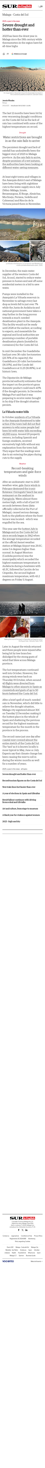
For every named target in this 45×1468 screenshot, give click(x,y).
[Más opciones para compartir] (7, 53)
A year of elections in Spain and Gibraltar (21, 793)
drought (25, 116)
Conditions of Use (26, 1236)
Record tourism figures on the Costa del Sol (22, 780)
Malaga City (34, 1247)
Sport (38, 1253)
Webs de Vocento (36, 1261)
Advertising (31, 1239)
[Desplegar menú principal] (41, 6)
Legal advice (15, 1236)
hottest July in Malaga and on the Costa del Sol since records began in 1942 (20, 532)
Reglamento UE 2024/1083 (18, 1239)
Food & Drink (22, 1253)
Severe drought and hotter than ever (19, 774)
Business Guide (30, 1255)
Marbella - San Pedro (12, 1250)
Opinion (21, 1255)
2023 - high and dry (11, 821)
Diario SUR (10, 1247)
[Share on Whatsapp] (3, 53)
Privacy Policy (38, 1236)
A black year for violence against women (21, 815)
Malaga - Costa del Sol (15, 14)
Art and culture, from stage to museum (20, 808)
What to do (31, 1253)
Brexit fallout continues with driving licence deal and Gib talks (19, 801)
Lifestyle (7, 1253)
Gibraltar (36, 1250)
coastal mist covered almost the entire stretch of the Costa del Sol (20, 741)
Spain (30, 1250)
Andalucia (23, 1250)
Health (14, 1253)
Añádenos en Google (20, 54)
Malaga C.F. (13, 1255)
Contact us (6, 1236)
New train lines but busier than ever (18, 787)
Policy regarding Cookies (22, 1241)
